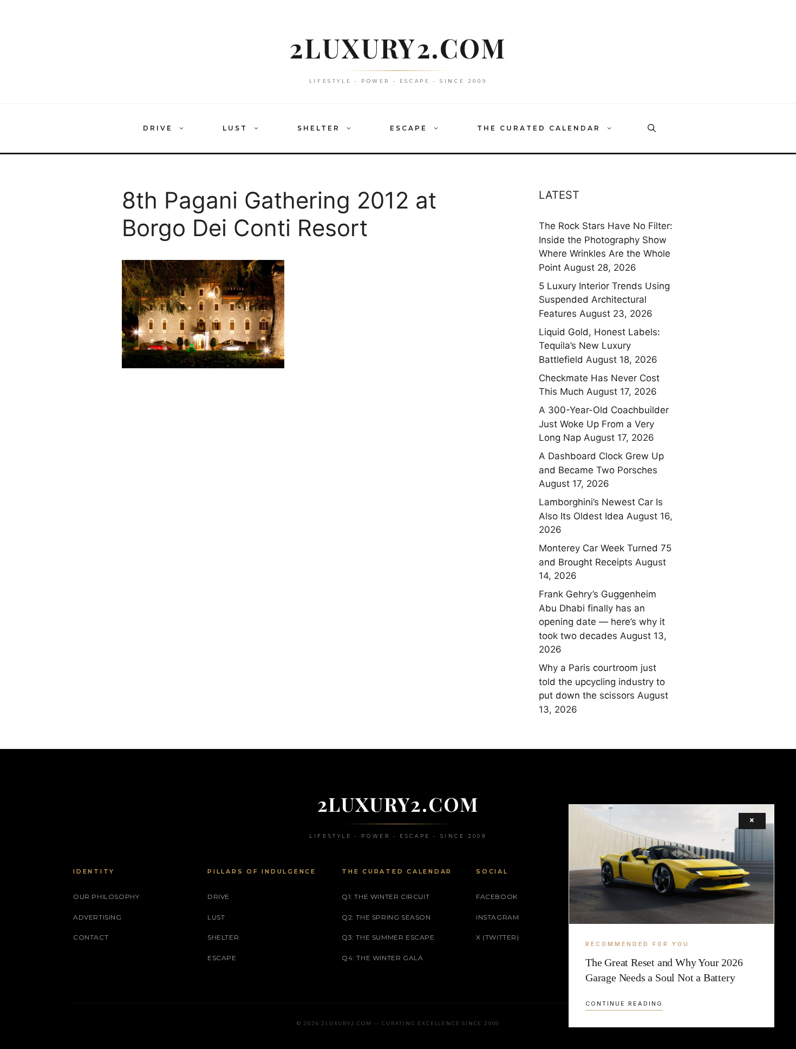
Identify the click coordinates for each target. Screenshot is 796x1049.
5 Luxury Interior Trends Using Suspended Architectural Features (604, 300)
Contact (90, 937)
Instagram (497, 917)
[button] (184, 128)
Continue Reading (624, 1003)
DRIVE (158, 128)
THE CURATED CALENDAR (539, 128)
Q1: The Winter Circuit (385, 896)
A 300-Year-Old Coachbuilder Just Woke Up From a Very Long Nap (604, 424)
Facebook (497, 896)
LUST (235, 128)
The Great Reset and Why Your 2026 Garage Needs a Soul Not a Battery (663, 969)
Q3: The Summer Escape (388, 937)
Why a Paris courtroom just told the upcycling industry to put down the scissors (602, 681)
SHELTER (318, 128)
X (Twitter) (497, 937)
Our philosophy (106, 896)
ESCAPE (408, 128)
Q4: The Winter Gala (382, 958)
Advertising (97, 917)
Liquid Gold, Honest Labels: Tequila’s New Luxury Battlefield (599, 346)
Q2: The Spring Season (386, 917)
